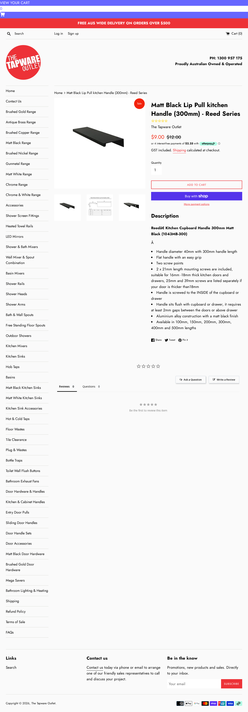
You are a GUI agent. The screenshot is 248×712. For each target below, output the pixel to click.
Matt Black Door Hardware (25, 553)
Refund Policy (16, 611)
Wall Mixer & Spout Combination (20, 260)
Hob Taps (12, 366)
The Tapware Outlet (43, 703)
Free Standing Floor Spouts (25, 325)
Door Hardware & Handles (25, 491)
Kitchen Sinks (15, 356)
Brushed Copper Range (23, 132)
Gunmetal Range (18, 163)
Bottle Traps (14, 460)
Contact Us (13, 101)
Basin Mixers (15, 273)
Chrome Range (17, 184)
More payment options (196, 204)
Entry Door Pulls (17, 512)
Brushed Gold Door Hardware (20, 567)
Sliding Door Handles (21, 522)
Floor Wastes (15, 429)
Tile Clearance (16, 439)
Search (11, 667)
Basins (10, 377)
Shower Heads (16, 293)
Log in (58, 33)
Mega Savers (15, 580)
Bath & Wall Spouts (19, 314)
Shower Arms (15, 304)
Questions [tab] (89, 386)
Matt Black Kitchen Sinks (23, 387)
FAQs (10, 632)
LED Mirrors (14, 236)
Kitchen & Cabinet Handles (25, 501)
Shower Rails (15, 283)
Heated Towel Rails (19, 226)
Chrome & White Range (23, 194)
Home (10, 90)
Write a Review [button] (226, 379)
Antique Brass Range (21, 122)
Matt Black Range (18, 142)
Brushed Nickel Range (22, 153)
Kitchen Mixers (16, 345)
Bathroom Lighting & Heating (27, 590)
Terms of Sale (15, 621)
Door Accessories (19, 543)
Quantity (156, 163)
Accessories (14, 205)
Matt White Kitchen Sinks (24, 397)
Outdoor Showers (18, 335)
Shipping (12, 601)
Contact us (95, 667)
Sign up (73, 33)
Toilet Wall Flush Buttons (23, 470)
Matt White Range (19, 174)
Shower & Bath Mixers (22, 246)
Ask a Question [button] (193, 379)
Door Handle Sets (18, 533)
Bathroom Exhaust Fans (22, 481)
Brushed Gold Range (21, 111)
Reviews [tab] (64, 386)
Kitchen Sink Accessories (24, 408)
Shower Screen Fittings (22, 215)
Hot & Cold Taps (17, 418)
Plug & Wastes (16, 449)
